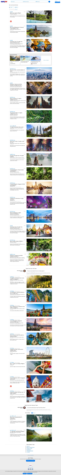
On (34, 412)
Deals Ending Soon (31, 447)
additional (16, 9)
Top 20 (28, 446)
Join (57, 2)
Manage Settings (35, 473)
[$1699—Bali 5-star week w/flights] (39, 16)
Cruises (28, 452)
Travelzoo (4, 1)
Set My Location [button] (30, 455)
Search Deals (49, 1)
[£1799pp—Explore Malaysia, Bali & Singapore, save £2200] (39, 381)
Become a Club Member (30, 460)
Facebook (28, 469)
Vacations (29, 449)
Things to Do (29, 448)
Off (32, 412)
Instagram (30, 469)
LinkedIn (32, 469)
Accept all (24, 473)
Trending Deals (30, 450)
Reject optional (30, 473)
